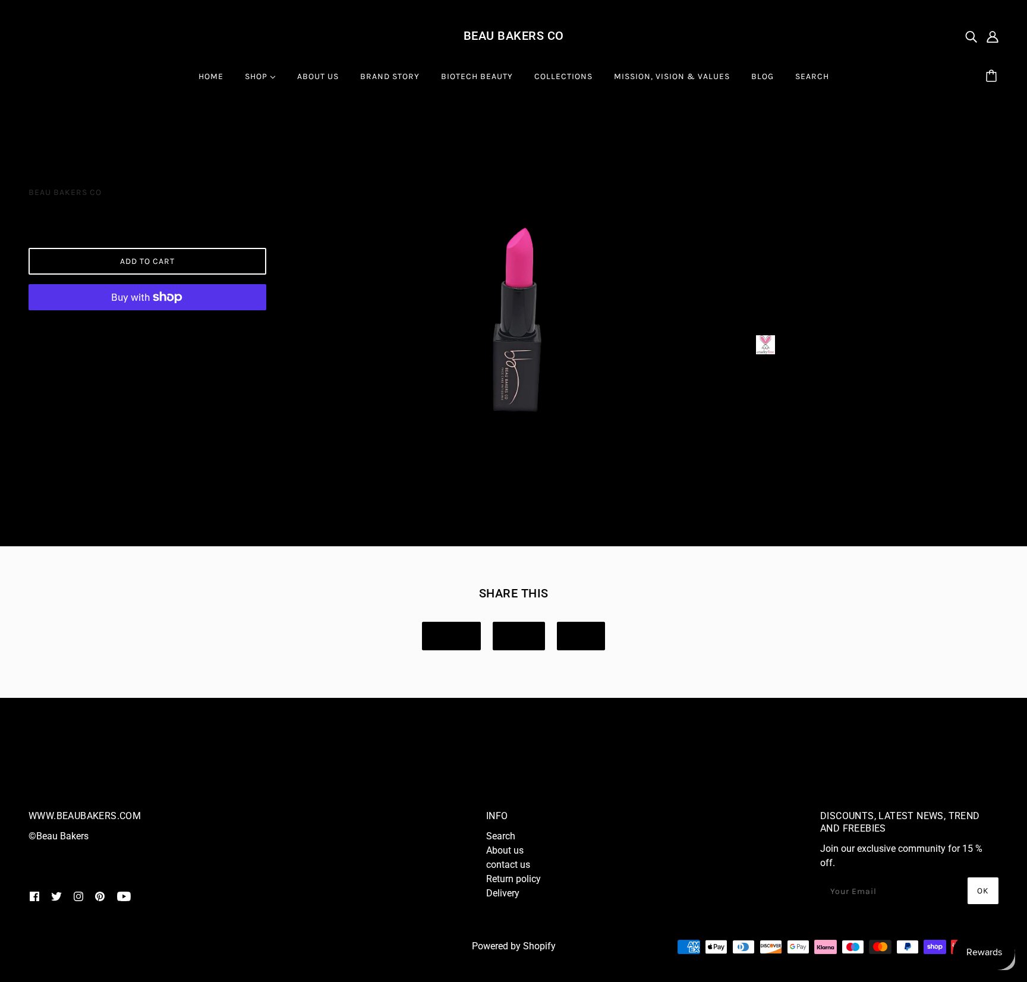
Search (500, 836)
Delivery (502, 893)
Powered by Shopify (514, 946)
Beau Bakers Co (514, 36)
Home (41, 132)
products (90, 132)
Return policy (513, 879)
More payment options (147, 327)
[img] (971, 36)
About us (505, 850)
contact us (508, 864)
